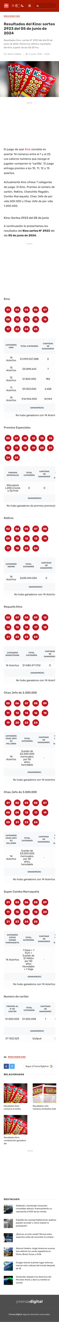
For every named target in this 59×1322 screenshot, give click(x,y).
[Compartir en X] (12, 1066)
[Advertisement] (29, 124)
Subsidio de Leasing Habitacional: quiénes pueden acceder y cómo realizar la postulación (36, 1223)
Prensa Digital (15, 1314)
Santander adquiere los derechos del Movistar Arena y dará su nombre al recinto (33, 1280)
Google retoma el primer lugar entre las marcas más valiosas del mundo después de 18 (35, 1265)
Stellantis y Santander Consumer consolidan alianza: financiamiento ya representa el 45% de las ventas (34, 1208)
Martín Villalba (14, 54)
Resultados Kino (17, 1057)
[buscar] (37, 6)
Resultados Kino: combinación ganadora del (15, 1140)
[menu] (28, 4)
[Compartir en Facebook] (6, 1066)
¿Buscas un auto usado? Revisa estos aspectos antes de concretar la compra (35, 1235)
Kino (28, 149)
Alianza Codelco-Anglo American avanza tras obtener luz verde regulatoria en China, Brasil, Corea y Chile (35, 1251)
